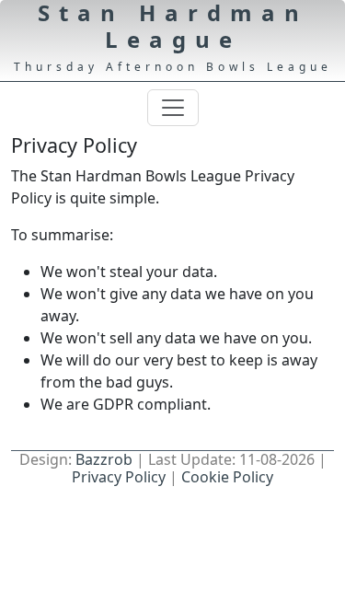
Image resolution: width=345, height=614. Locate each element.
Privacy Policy (119, 477)
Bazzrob (103, 459)
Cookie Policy (227, 477)
